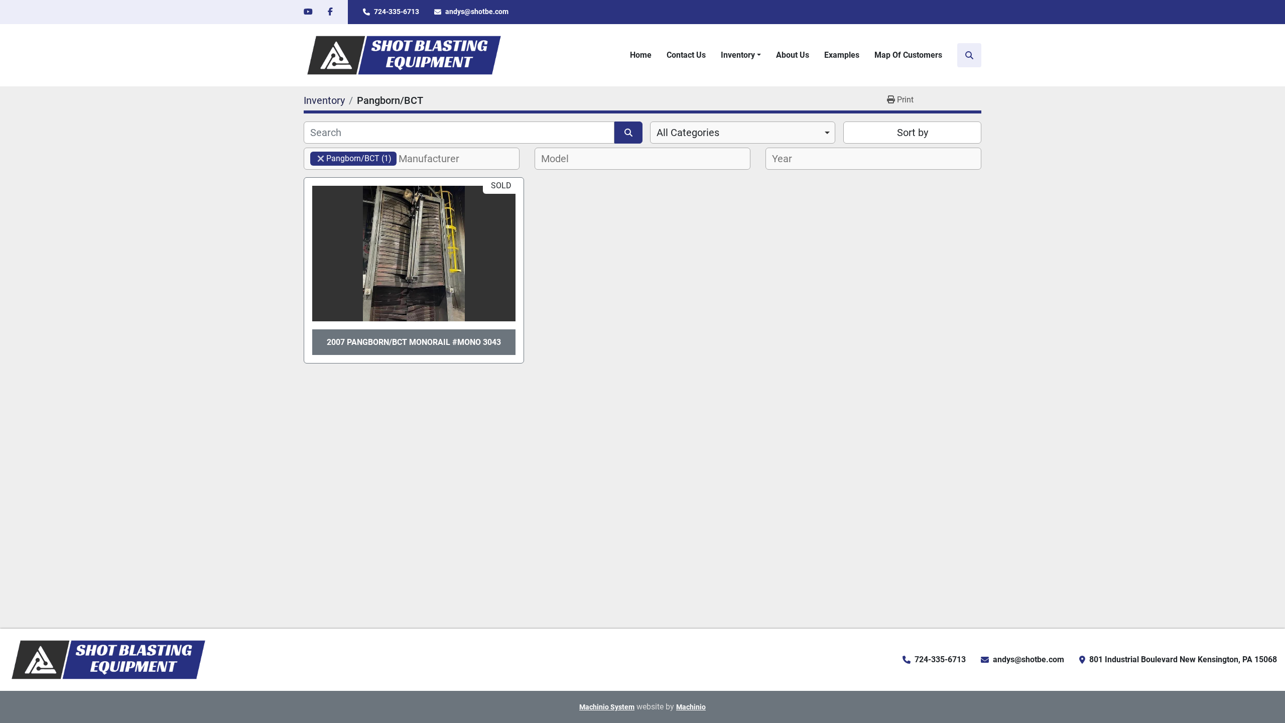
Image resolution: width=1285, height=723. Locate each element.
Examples (841, 55)
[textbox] (434, 158)
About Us (792, 55)
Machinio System (606, 707)
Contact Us (686, 55)
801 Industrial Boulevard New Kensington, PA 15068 (1183, 659)
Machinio (691, 707)
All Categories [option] (688, 133)
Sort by (912, 133)
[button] (741, 55)
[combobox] (742, 133)
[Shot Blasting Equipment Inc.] (108, 659)
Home (641, 55)
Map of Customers (908, 55)
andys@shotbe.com (476, 12)
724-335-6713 (396, 12)
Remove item (320, 158)
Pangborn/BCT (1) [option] (351, 158)
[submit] (628, 133)
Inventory (738, 55)
